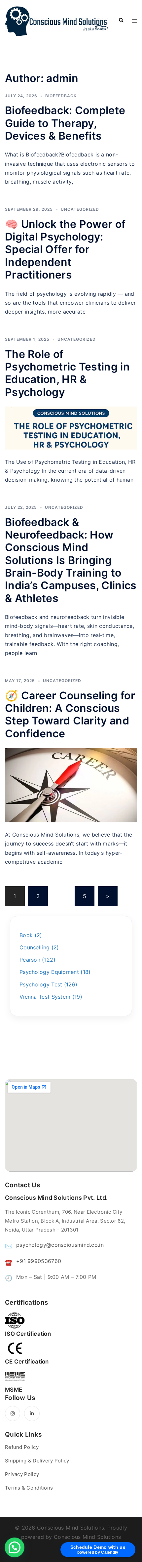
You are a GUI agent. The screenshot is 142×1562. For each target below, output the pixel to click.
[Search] (121, 20)
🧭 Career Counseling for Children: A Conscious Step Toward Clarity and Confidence (70, 714)
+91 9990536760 (38, 1261)
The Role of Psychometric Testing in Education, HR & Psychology (67, 373)
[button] (14, 1547)
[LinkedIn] (31, 1413)
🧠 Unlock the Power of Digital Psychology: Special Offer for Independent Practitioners (65, 250)
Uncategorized (80, 209)
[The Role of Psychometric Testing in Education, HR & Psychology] (71, 428)
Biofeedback (61, 95)
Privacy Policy (22, 1474)
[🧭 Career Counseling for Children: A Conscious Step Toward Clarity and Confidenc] (71, 785)
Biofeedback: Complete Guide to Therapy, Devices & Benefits (65, 123)
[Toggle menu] (134, 20)
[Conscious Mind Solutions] (56, 20)
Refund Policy (22, 1447)
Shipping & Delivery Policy (37, 1460)
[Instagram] (12, 1413)
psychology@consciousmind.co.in (60, 1244)
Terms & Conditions (29, 1488)
